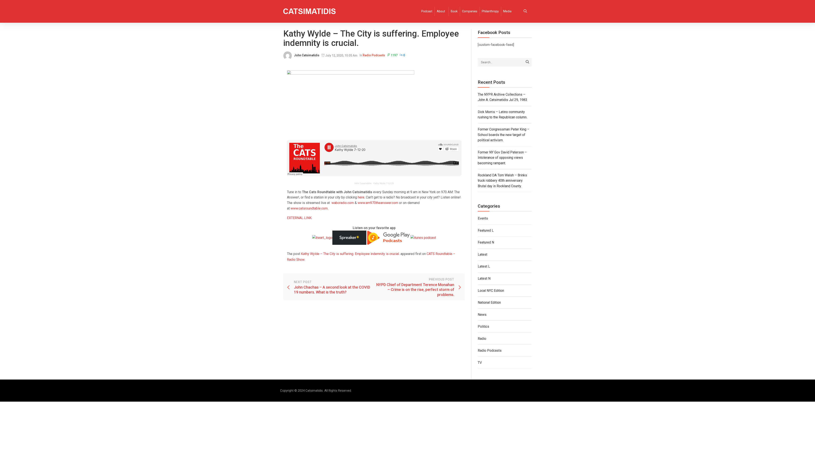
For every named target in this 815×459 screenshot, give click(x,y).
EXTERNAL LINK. (299, 218)
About (441, 11)
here (361, 197)
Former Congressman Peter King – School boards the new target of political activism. (503, 134)
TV (480, 363)
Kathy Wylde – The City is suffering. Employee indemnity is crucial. (350, 254)
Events (483, 218)
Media (507, 11)
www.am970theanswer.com (378, 203)
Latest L (484, 266)
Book (454, 11)
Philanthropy (490, 11)
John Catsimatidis (306, 55)
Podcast (426, 11)
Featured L (486, 230)
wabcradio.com (343, 203)
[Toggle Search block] (525, 11)
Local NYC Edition (491, 291)
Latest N (484, 278)
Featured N (486, 242)
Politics (483, 326)
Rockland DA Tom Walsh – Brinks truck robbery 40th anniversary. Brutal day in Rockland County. (502, 180)
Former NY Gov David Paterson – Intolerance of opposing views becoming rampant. (502, 157)
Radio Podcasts (374, 55)
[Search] (527, 62)
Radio (482, 339)
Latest (482, 254)
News (482, 315)
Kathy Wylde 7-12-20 (383, 183)
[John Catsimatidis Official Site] (309, 11)
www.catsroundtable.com (309, 208)
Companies (469, 11)
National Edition (489, 302)
